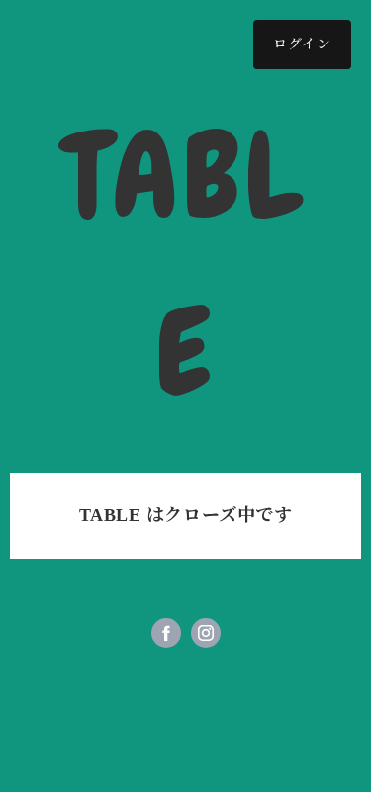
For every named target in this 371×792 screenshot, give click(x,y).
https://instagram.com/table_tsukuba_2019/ (206, 633)
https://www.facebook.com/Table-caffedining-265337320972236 (166, 633)
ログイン (302, 44)
